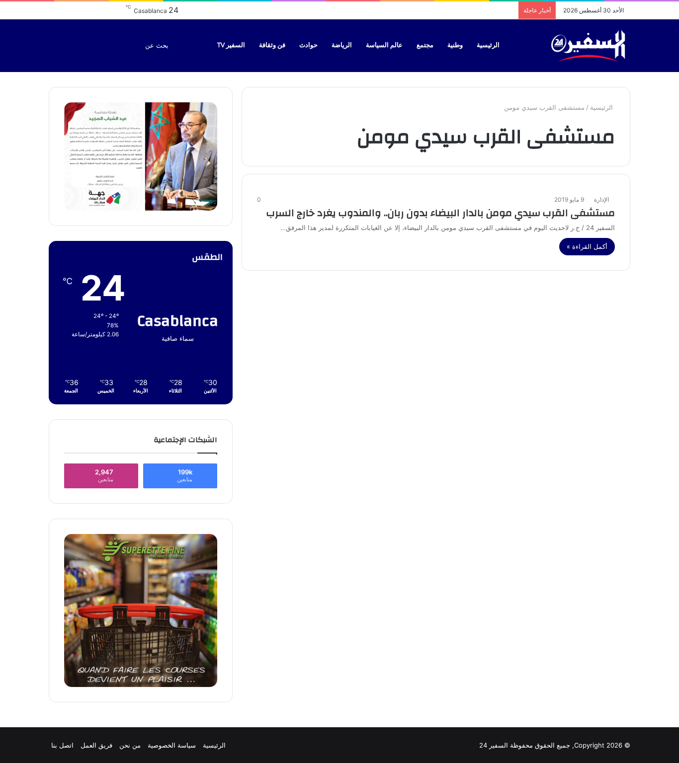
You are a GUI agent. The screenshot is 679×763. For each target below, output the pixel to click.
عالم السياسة (384, 45)
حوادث (308, 45)
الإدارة (601, 199)
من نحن (130, 745)
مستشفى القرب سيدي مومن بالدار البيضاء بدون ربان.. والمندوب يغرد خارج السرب (440, 213)
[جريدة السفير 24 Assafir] (588, 45)
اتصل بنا (62, 745)
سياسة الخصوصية (172, 745)
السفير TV (231, 45)
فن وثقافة (272, 45)
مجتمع (425, 45)
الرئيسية (488, 45)
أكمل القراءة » (587, 246)
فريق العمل (96, 745)
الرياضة (342, 45)
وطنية (455, 45)
